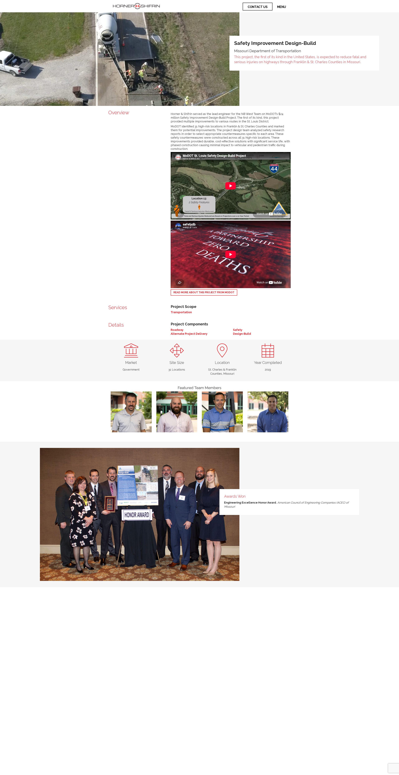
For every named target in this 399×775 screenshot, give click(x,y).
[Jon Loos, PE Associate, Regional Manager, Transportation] (176, 411)
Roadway (177, 329)
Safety (237, 329)
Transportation (181, 312)
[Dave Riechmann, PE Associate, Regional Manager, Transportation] (222, 411)
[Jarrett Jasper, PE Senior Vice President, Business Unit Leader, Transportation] (131, 411)
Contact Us (257, 7)
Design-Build (242, 333)
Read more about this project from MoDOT (203, 292)
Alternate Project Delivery (189, 333)
